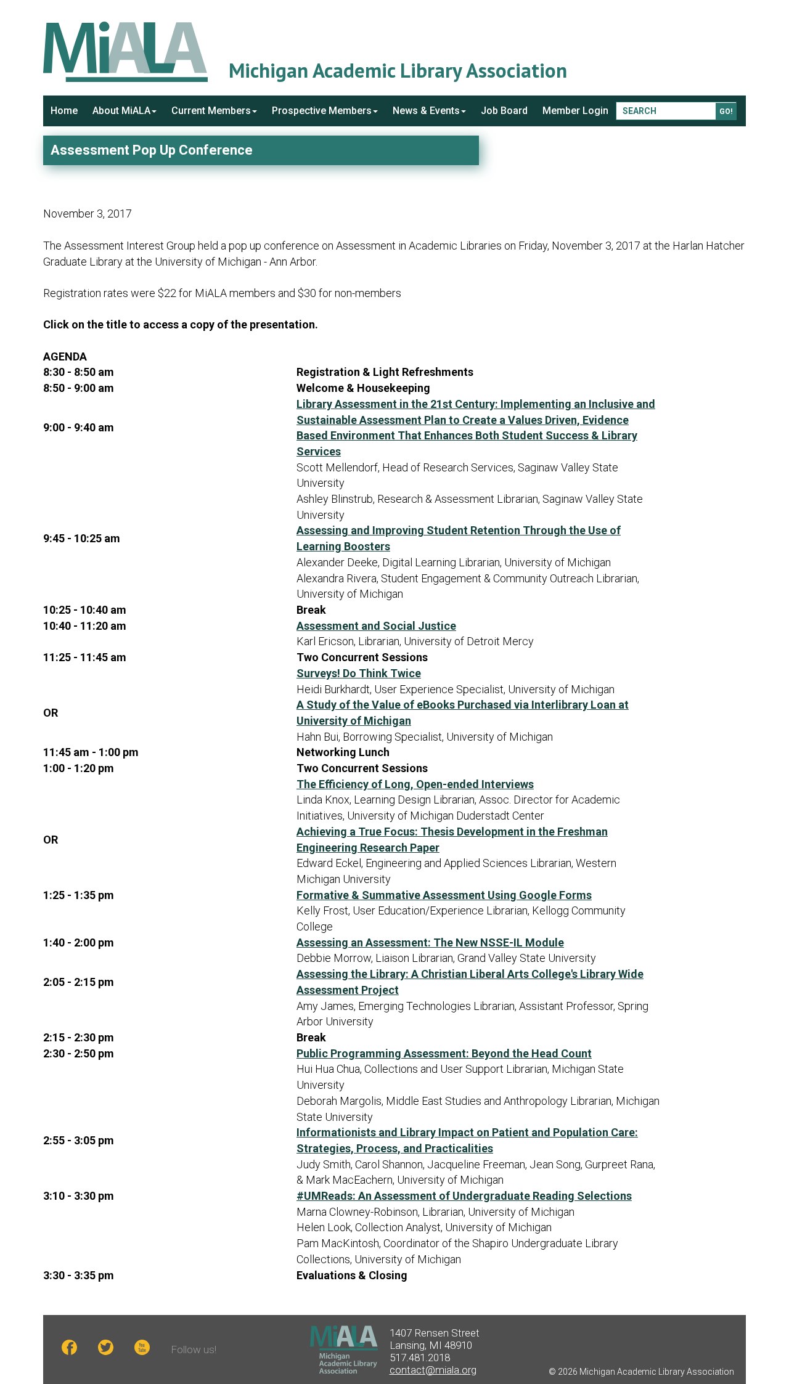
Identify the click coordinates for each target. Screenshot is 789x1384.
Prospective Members (322, 110)
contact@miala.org (433, 1370)
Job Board (504, 110)
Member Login (575, 110)
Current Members (211, 110)
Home (64, 110)
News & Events (426, 110)
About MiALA (121, 110)
